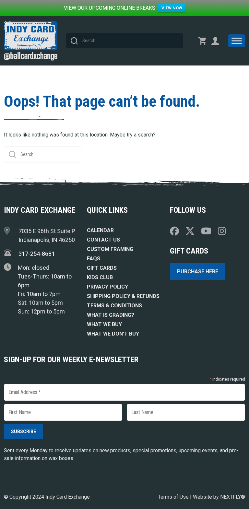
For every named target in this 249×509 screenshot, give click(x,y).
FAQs (93, 258)
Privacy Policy (107, 287)
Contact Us (103, 240)
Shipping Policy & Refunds (123, 296)
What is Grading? (110, 315)
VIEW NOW (171, 8)
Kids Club (100, 277)
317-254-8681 (36, 253)
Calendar (100, 230)
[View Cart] (202, 41)
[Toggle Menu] (236, 41)
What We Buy (104, 324)
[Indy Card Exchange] (30, 41)
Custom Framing (110, 249)
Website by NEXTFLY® (219, 497)
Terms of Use (173, 497)
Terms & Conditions (114, 305)
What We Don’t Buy (113, 334)
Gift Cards (102, 268)
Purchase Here (197, 271)
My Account (215, 41)
